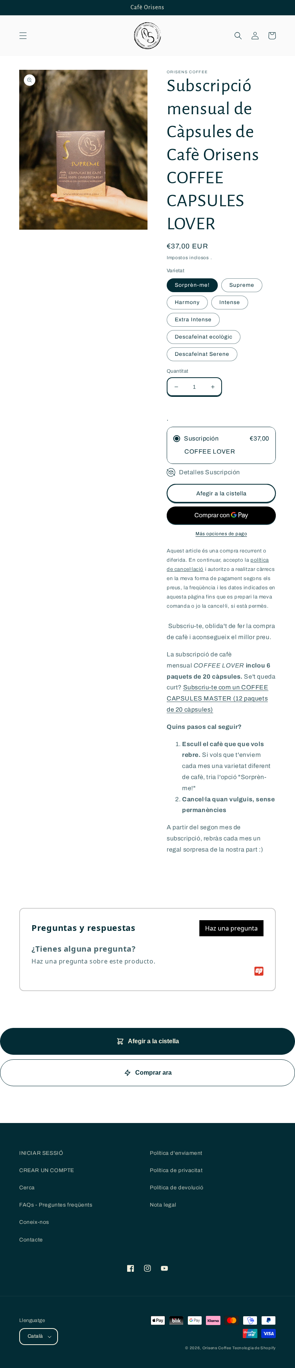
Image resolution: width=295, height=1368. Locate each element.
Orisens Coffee (216, 1348)
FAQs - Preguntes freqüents (56, 1205)
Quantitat (178, 371)
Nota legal (163, 1205)
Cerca (27, 1187)
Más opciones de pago (221, 533)
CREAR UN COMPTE (46, 1170)
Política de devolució (177, 1187)
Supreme (241, 285)
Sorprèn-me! (192, 285)
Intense (229, 302)
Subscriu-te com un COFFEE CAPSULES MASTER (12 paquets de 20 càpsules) (217, 698)
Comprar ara (153, 1072)
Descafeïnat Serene (202, 354)
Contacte (31, 1240)
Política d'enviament (176, 1153)
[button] (23, 35)
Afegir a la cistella (153, 1041)
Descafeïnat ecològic (203, 337)
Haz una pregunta (231, 928)
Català (35, 1336)
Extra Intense (193, 319)
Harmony (187, 302)
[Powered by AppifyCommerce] (259, 971)
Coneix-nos (34, 1222)
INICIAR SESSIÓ (41, 1153)
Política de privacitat (176, 1170)
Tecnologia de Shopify (254, 1348)
